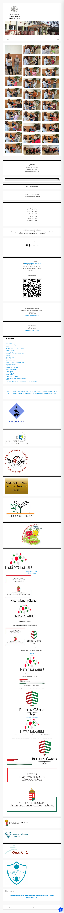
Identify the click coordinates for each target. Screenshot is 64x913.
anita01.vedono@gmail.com (32, 330)
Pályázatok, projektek (12, 367)
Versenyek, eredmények (12, 376)
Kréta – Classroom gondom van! (15, 362)
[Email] (58, 40)
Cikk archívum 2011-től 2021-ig (15, 348)
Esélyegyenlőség (10, 350)
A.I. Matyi (9, 343)
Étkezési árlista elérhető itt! (32, 315)
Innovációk (9, 355)
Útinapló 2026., (32, 573)
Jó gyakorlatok (10, 357)
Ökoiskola (9, 366)
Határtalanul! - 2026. (32, 571)
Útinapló (32, 653)
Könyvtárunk (9, 359)
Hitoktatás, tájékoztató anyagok (15, 353)
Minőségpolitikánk (11, 364)
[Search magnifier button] (58, 180)
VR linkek (9, 380)
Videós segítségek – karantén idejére (16, 378)
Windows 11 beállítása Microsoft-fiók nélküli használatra (21, 381)
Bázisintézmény (10, 346)
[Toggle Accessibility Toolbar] (61, 910)
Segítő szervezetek (11, 369)
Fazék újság (9, 352)
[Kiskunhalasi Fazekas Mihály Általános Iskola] (14, 18)
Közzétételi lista (10, 360)
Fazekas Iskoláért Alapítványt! (32, 263)
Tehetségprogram (11, 373)
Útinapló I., (29, 717)
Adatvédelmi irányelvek (12, 345)
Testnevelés (9, 374)
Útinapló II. (35, 717)
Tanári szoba (9, 371)
